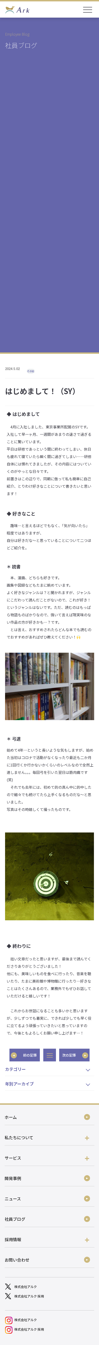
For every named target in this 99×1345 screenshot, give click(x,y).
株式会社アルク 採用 (29, 1296)
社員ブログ (15, 1219)
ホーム (11, 1117)
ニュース (13, 1199)
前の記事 (30, 1055)
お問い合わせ (17, 1260)
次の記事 (69, 1055)
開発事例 (13, 1178)
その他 (30, 371)
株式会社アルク (25, 1286)
